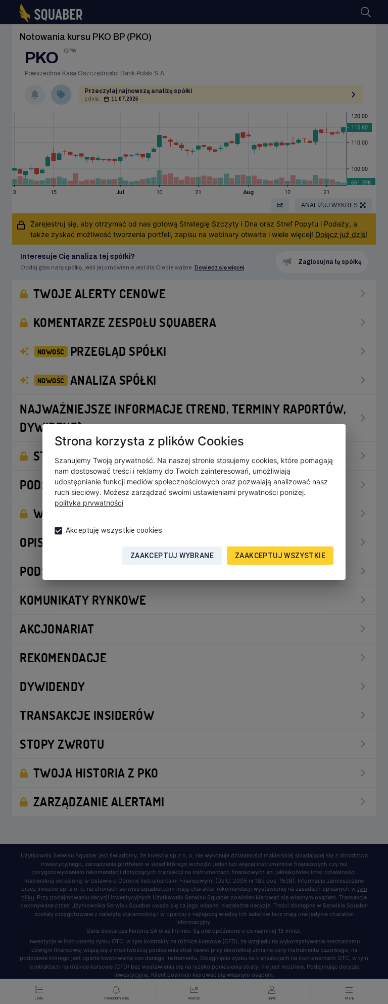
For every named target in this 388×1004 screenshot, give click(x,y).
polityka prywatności (89, 502)
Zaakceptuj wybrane (172, 556)
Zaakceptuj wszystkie (280, 556)
